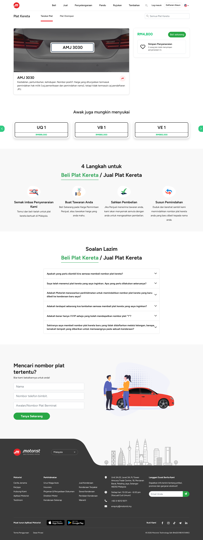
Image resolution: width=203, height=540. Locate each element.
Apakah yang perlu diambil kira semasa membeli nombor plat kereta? (85, 273)
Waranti (82, 500)
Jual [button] (65, 5)
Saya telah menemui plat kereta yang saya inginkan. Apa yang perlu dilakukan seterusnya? (96, 283)
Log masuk (157, 5)
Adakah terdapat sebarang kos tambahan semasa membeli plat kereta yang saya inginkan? (97, 306)
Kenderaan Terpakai (88, 487)
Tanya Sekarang (32, 416)
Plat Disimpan (67, 16)
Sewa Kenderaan (87, 491)
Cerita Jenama (20, 483)
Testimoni (18, 500)
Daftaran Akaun (173, 5)
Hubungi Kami (20, 491)
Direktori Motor (51, 496)
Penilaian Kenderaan (88, 496)
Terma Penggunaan (21, 533)
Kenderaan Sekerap (53, 500)
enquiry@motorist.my (121, 506)
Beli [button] (54, 5)
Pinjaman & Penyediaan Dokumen (59, 491)
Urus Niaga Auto (51, 483)
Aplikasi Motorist (21, 496)
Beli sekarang (177, 34)
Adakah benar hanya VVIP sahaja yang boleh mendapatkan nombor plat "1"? (89, 316)
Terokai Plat (47, 16)
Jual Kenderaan (86, 483)
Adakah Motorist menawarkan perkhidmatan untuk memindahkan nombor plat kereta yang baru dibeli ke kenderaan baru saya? (99, 294)
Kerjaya (17, 487)
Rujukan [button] (117, 5)
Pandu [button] (102, 5)
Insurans (48, 487)
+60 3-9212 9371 (119, 501)
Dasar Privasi (38, 533)
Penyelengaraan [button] (83, 5)
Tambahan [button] (134, 5)
